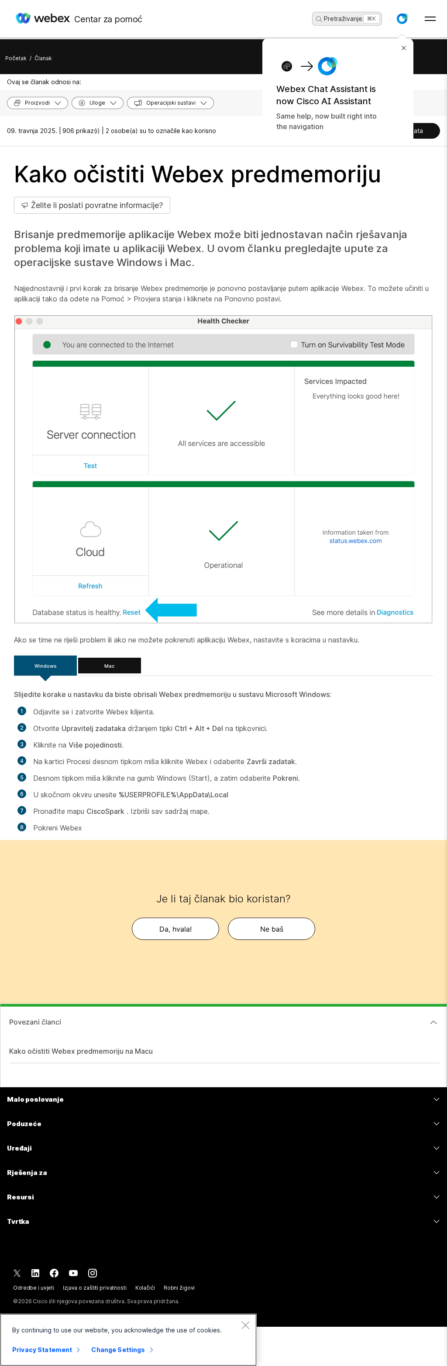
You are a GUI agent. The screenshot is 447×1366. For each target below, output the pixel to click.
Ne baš (271, 929)
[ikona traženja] (319, 19)
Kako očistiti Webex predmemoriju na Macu (81, 1051)
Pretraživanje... (346, 18)
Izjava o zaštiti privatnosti (95, 1287)
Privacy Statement (42, 1349)
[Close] (245, 1325)
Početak (16, 58)
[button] (402, 18)
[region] (128, 1340)
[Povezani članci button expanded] (433, 1022)
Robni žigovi (179, 1287)
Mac (109, 666)
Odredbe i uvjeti (33, 1287)
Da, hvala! (175, 929)
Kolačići (145, 1287)
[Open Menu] (430, 18)
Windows (45, 666)
